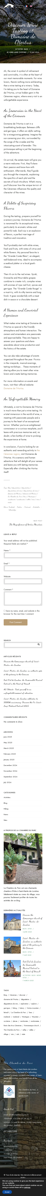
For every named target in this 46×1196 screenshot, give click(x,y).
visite (10, 502)
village (6, 1034)
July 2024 (7, 782)
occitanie (7, 1021)
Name (7, 550)
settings (27, 1187)
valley (24, 1030)
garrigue (7, 1008)
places (15, 1021)
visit (17, 1034)
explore (34, 1004)
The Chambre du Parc (12, 1030)
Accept (7, 1192)
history (22, 1008)
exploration (24, 1004)
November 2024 (10, 771)
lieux (25, 496)
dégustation (16, 488)
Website (7, 576)
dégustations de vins (15, 491)
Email (7, 563)
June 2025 (8, 737)
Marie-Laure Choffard (17, 52)
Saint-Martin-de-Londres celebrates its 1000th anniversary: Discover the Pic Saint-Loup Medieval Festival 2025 (23, 702)
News (6, 814)
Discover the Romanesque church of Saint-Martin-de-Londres (22, 663)
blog (9, 488)
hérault (6, 1012)
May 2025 (8, 742)
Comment (8, 589)
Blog (26, 49)
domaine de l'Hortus (14, 493)
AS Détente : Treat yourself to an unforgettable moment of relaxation (18, 691)
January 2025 (9, 759)
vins (33, 499)
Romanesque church (31, 1025)
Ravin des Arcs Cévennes (12, 1025)
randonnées (21, 499)
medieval (7, 1017)
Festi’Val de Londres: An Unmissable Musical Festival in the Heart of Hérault (23, 682)
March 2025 (9, 748)
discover (22, 995)
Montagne (31, 496)
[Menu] (40, 5)
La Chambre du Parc (15, 496)
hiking (15, 1008)
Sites (5, 820)
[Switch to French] (26, 6)
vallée (28, 499)
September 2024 (10, 776)
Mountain (35, 1017)
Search (7, 640)
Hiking (6, 808)
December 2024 (10, 765)
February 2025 (10, 754)
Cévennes (13, 995)
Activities (19, 49)
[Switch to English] (31, 6)
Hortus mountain (33, 1008)
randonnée (11, 499)
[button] (10, 1131)
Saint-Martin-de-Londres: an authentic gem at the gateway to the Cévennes (23, 672)
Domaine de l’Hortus (13, 388)
